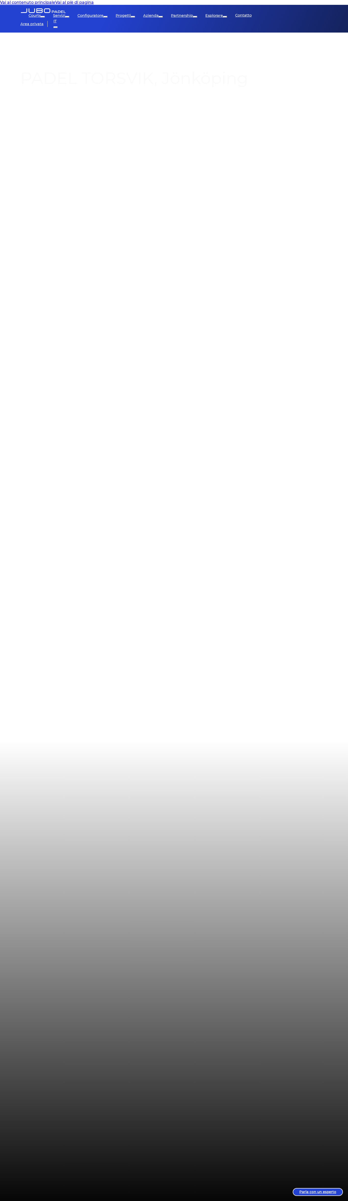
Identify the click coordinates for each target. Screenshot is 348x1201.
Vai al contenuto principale (27, 2)
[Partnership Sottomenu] (195, 17)
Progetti (123, 15)
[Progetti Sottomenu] (133, 17)
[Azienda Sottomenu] (161, 17)
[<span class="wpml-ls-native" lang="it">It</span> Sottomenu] (55, 27)
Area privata (32, 24)
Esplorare (214, 15)
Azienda (151, 15)
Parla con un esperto (317, 1192)
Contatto (243, 15)
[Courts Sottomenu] (43, 17)
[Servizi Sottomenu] (67, 17)
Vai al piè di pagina (74, 2)
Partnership (182, 15)
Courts (35, 15)
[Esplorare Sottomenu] (225, 17)
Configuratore (90, 15)
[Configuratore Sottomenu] (105, 17)
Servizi (59, 15)
